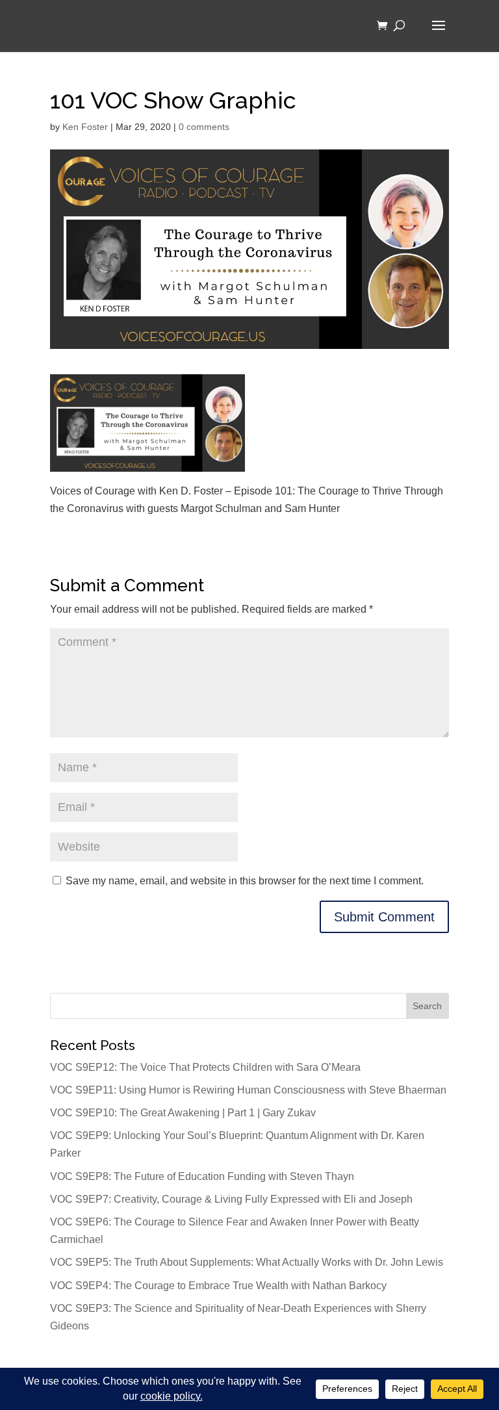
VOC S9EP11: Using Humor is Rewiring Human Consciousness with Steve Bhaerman (248, 1090)
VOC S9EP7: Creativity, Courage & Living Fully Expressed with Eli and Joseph (231, 1199)
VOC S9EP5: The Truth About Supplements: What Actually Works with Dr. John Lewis (246, 1262)
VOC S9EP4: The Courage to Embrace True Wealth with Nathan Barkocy (218, 1285)
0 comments (204, 127)
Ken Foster (85, 127)
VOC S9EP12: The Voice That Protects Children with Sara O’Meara (205, 1067)
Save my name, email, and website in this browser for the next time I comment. (245, 880)
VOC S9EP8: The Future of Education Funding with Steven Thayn (202, 1176)
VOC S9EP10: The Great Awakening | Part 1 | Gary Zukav (183, 1112)
